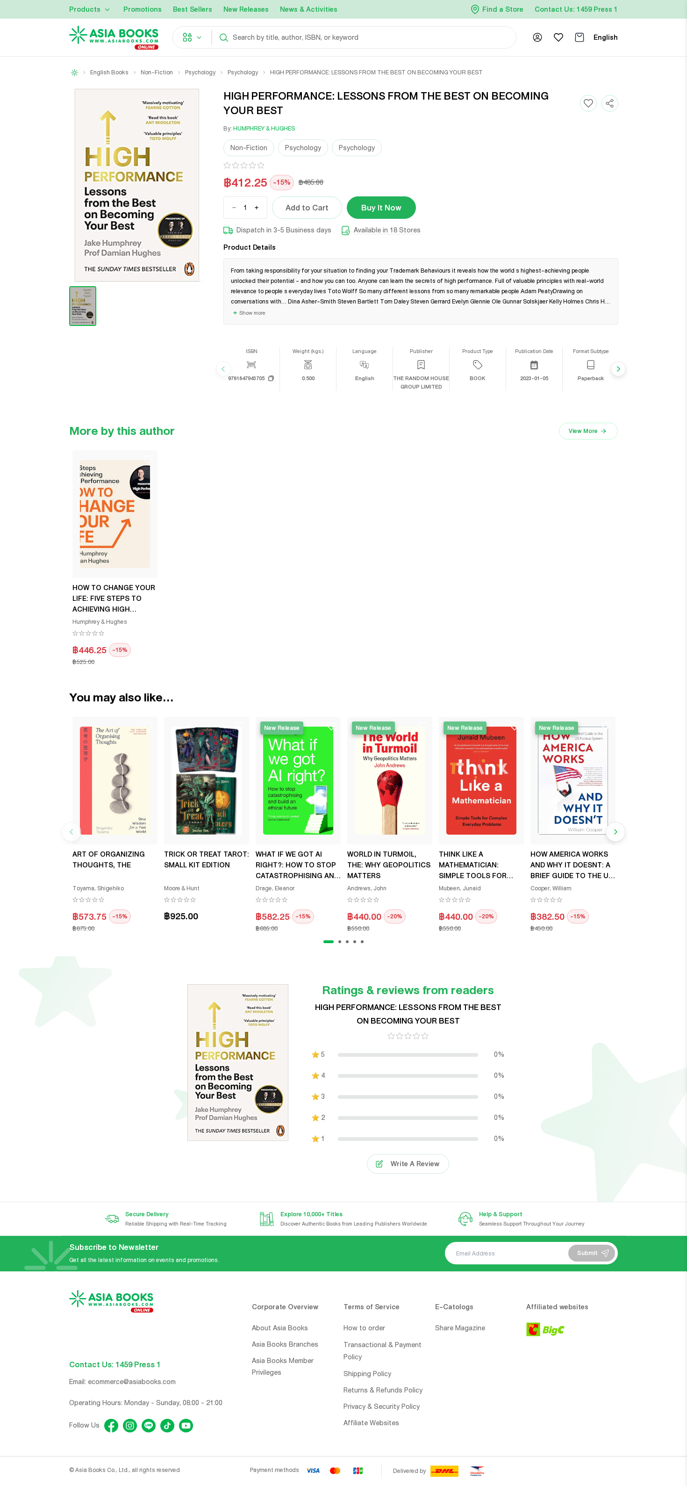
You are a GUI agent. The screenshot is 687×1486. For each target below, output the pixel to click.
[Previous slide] (223, 368)
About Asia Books (280, 1328)
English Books (109, 72)
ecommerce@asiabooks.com (132, 1381)
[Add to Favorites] (588, 103)
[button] (137, 185)
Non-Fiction (157, 72)
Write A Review (415, 1163)
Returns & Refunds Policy (383, 1390)
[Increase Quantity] (256, 208)
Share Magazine (460, 1328)
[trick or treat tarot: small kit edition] (206, 780)
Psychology (200, 72)
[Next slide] (618, 368)
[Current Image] (82, 306)
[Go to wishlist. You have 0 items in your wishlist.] (558, 37)
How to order (364, 1328)
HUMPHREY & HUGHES (264, 128)
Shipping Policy (367, 1373)
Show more (252, 313)
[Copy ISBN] (271, 378)
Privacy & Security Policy (382, 1406)
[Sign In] (537, 37)
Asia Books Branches (285, 1344)
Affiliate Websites (371, 1422)
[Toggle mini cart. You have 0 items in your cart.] (579, 37)
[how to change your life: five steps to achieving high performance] (114, 514)
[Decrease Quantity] (234, 208)
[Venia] (113, 38)
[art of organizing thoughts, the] (114, 780)
